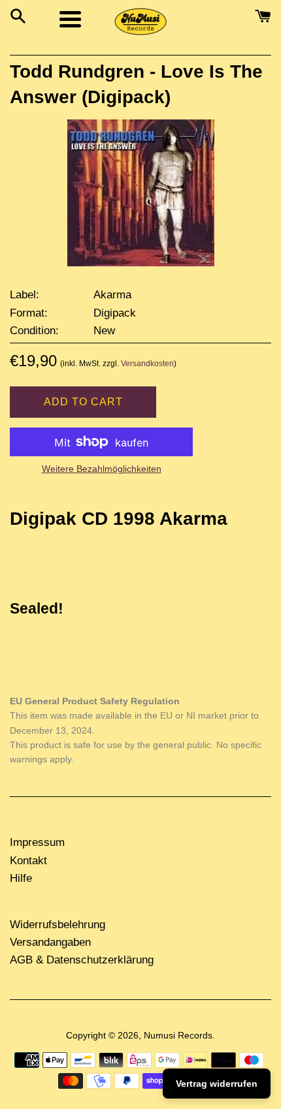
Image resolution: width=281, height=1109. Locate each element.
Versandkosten (147, 363)
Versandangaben (50, 942)
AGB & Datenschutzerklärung (82, 960)
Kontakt (28, 860)
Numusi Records (178, 1035)
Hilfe (21, 878)
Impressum (37, 842)
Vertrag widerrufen (216, 1083)
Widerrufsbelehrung (57, 924)
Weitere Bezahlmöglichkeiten (101, 468)
